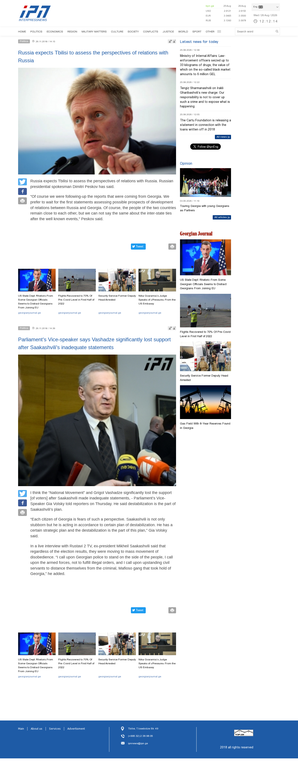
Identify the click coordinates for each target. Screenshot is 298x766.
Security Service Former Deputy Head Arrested (117, 297)
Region (72, 31)
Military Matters (94, 31)
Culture (117, 31)
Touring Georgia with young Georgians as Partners (204, 208)
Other (210, 31)
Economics (55, 31)
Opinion (186, 163)
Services (55, 728)
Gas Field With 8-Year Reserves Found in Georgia (205, 426)
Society (133, 31)
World (183, 31)
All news (222, 136)
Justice (168, 31)
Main (21, 728)
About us (36, 728)
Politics (36, 31)
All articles (220, 217)
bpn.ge (210, 6)
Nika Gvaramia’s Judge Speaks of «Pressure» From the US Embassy (157, 299)
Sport (196, 31)
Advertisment (76, 728)
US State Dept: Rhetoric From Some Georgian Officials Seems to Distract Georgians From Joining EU (35, 301)
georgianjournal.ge (29, 312)
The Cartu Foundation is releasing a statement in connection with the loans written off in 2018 (205, 124)
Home (22, 31)
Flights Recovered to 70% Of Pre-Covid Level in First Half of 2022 (76, 299)
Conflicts (150, 31)
